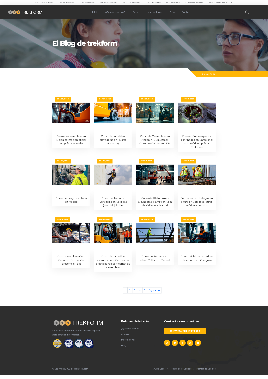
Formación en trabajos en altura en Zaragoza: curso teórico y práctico (197, 202)
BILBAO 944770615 (153, 3)
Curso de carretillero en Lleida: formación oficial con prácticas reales (71, 140)
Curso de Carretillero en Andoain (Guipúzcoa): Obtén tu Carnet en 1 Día (154, 140)
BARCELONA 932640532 (44, 3)
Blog (172, 12)
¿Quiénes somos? (115, 12)
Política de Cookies (206, 369)
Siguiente (154, 290)
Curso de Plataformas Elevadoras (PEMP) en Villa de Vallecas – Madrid (155, 202)
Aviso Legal (159, 369)
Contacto (187, 12)
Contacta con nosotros (185, 331)
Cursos (136, 12)
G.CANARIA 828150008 (194, 3)
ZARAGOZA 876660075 (131, 3)
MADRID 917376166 (67, 3)
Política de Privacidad (181, 369)
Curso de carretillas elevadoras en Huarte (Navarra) (113, 140)
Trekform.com (81, 369)
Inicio (95, 12)
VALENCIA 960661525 (108, 3)
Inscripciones (154, 12)
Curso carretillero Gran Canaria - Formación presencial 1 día (71, 260)
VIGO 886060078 (173, 3)
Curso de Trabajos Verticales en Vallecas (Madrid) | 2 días (113, 202)
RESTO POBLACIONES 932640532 (221, 3)
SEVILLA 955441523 (87, 3)
